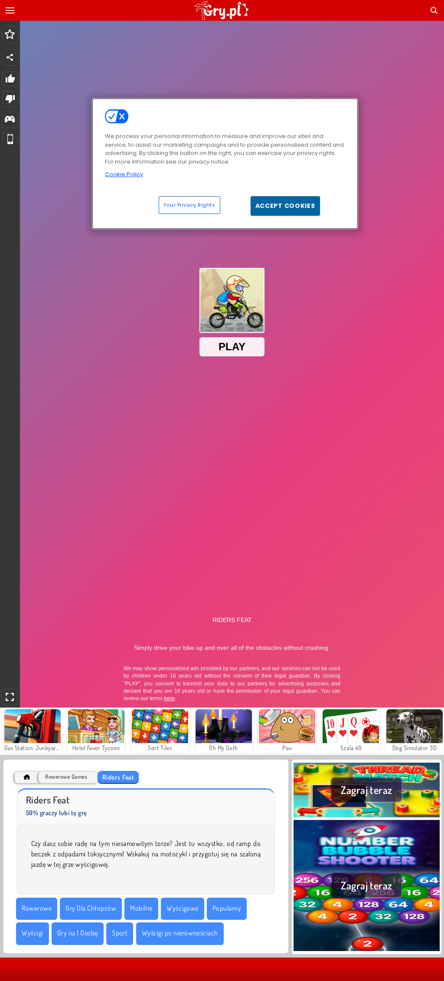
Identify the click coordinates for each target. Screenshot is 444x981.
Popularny (226, 908)
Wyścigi (32, 932)
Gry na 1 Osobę (77, 932)
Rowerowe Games (66, 777)
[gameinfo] (10, 120)
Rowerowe (37, 908)
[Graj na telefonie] (10, 140)
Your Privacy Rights (189, 204)
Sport (119, 932)
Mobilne (141, 908)
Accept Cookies (285, 205)
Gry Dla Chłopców (90, 908)
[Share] (10, 57)
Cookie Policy (124, 174)
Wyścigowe (182, 908)
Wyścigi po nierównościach (180, 932)
